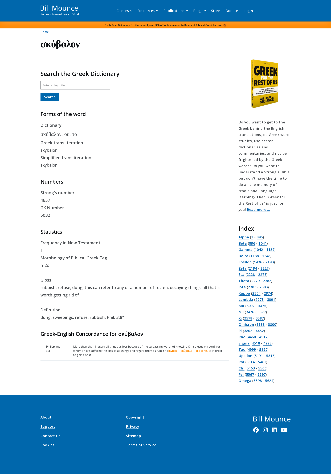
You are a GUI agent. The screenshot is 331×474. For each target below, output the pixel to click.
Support (47, 427)
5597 (262, 374)
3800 (272, 324)
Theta (244, 280)
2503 (264, 287)
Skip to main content (9, 6)
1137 (270, 249)
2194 (253, 268)
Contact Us (50, 436)
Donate (232, 10)
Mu (241, 305)
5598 (258, 380)
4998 (267, 343)
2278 (262, 274)
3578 (248, 318)
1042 (259, 249)
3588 (260, 324)
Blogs (197, 10)
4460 (252, 337)
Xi (240, 318)
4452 (260, 330)
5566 (262, 368)
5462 (262, 362)
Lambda (246, 299)
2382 (267, 280)
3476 (250, 312)
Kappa (244, 293)
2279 (255, 280)
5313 (270, 355)
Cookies (47, 445)
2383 (252, 287)
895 (260, 237)
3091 (271, 299)
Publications (174, 10)
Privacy (132, 427)
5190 (263, 349)
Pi (240, 330)
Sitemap (133, 436)
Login (248, 10)
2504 (256, 293)
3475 (262, 305)
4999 (252, 349)
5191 (259, 355)
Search (50, 97)
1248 (266, 255)
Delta (243, 255)
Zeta (243, 268)
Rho (242, 337)
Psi (241, 374)
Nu (241, 312)
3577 (262, 312)
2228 (251, 274)
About (46, 418)
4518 (256, 343)
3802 (248, 330)
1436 (258, 262)
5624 (269, 380)
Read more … (258, 209)
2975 (259, 299)
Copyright (135, 418)
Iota (242, 287)
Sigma (244, 343)
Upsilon (246, 355)
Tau (242, 349)
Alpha (244, 237)
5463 (251, 368)
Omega (245, 380)
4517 (263, 337)
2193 (269, 262)
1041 (263, 243)
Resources (146, 10)
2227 (264, 268)
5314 (251, 362)
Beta (243, 243)
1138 (255, 255)
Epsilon (245, 262)
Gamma (246, 249)
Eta (241, 274)
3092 (251, 305)
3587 (260, 318)
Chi (241, 368)
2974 (268, 293)
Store (215, 10)
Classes (122, 10)
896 (252, 243)
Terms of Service (141, 445)
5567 (250, 374)
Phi (241, 362)
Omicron (246, 324)
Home (44, 32)
